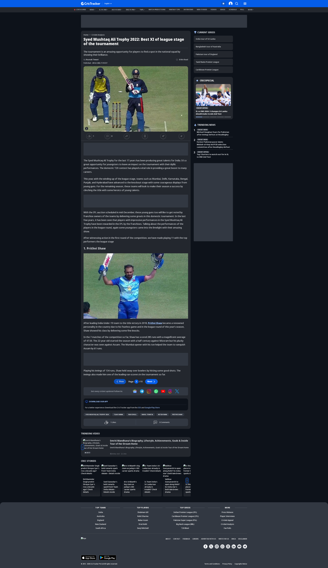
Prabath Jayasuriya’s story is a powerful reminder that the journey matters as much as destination (147, 442)
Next (149, 381)
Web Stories (202, 9)
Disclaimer (242, 539)
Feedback (186, 539)
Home (86, 35)
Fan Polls (227, 528)
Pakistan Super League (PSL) (185, 520)
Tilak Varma (118, 414)
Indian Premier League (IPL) (185, 512)
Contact (176, 539)
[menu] (245, 4)
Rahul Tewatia (147, 414)
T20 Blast (185, 528)
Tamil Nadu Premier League (207, 62)
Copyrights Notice (241, 564)
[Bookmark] (145, 136)
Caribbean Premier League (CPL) (185, 516)
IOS (139, 407)
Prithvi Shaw (177, 414)
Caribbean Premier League (207, 69)
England (100, 520)
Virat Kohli (143, 524)
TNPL (142, 10)
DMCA (234, 539)
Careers (195, 539)
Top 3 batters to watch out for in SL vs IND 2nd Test (213, 155)
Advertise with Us (208, 539)
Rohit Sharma (142, 516)
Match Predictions (157, 9)
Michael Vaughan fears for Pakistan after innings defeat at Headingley (213, 133)
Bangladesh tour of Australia (208, 46)
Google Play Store (152, 407)
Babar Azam (143, 520)
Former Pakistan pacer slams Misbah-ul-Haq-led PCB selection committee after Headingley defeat (213, 144)
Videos (214, 9)
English (107, 3)
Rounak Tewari (91, 59)
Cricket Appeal (227, 520)
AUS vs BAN (116, 10)
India (100, 512)
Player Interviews (227, 516)
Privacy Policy (227, 564)
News (92, 10)
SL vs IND (103, 10)
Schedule (233, 9)
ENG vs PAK (130, 10)
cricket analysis (98, 35)
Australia (100, 516)
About (168, 539)
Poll (242, 9)
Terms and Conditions (212, 564)
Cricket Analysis (227, 524)
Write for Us (224, 539)
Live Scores (81, 9)
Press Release (227, 512)
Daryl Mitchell (143, 528)
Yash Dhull (132, 414)
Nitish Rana (162, 414)
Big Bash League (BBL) (185, 524)
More (250, 10)
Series (222, 9)
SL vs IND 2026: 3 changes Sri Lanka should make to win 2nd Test (211, 112)
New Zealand (100, 524)
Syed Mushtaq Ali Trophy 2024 (97, 414)
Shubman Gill (142, 512)
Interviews (188, 9)
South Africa (101, 528)
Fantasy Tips (174, 9)
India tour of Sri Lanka (205, 39)
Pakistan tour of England (206, 54)
